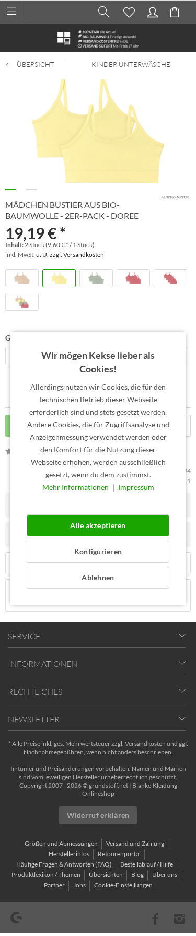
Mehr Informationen (76, 487)
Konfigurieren (98, 551)
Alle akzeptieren (97, 525)
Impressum (136, 487)
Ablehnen (98, 577)
